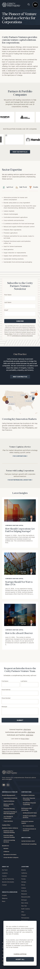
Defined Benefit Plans (30, 813)
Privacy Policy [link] (25, 738)
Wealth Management (8, 795)
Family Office (6, 825)
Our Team (5, 870)
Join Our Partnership (8, 879)
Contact (4, 885)
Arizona (23, 870)
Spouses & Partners (10, 854)
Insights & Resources (9, 892)
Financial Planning (9, 808)
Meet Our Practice (20, 376)
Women (6, 848)
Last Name (7, 302)
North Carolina (25, 908)
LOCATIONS (25, 866)
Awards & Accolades (8, 882)
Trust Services (8, 821)
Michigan (24, 900)
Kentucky (24, 891)
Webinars (4, 898)
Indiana (23, 888)
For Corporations (28, 826)
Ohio (22, 911)
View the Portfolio (20, 152)
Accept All (20, 959)
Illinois (23, 885)
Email (6, 310)
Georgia (23, 882)
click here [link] (27, 729)
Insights (4, 895)
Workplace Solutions (27, 795)
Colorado (24, 876)
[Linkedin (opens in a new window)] (8, 785)
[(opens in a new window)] (3, 785)
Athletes (6, 851)
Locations (5, 873)
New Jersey (24, 903)
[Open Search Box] (28, 4)
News (3, 901)
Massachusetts (25, 897)
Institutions (26, 837)
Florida (23, 879)
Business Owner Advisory (10, 828)
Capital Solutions (9, 801)
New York (24, 906)
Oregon (23, 915)
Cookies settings (20, 954)
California (24, 873)
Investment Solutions (10, 798)
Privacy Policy (8, 334)
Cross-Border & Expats (11, 857)
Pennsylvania (25, 917)
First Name (7, 295)
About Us (5, 866)
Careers (4, 876)
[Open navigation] (35, 4)
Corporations (26, 792)
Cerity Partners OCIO (28, 841)
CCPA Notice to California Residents (22, 335)
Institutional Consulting (28, 844)
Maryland (24, 894)
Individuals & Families (9, 792)
